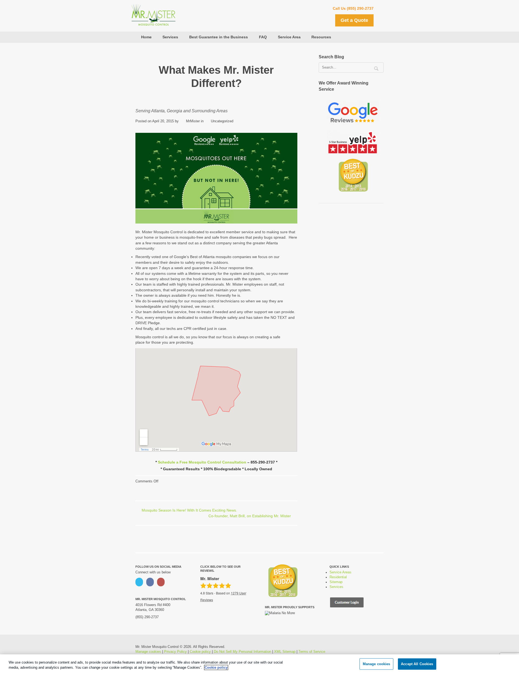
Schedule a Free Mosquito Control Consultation (202, 462)
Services (170, 37)
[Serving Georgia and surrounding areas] (153, 13)
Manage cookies (148, 652)
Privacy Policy (175, 652)
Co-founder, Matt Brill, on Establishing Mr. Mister (249, 516)
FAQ (263, 37)
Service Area (289, 37)
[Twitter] (140, 582)
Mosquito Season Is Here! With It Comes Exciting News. (189, 510)
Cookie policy (200, 652)
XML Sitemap (284, 652)
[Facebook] (151, 582)
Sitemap (336, 582)
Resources (321, 37)
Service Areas (340, 572)
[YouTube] (162, 582)
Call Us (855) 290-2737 (353, 8)
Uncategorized (222, 121)
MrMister (193, 121)
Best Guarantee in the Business (218, 37)
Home (146, 37)
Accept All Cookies (417, 664)
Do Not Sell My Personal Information (242, 652)
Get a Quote (354, 20)
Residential (338, 577)
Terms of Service (311, 652)
